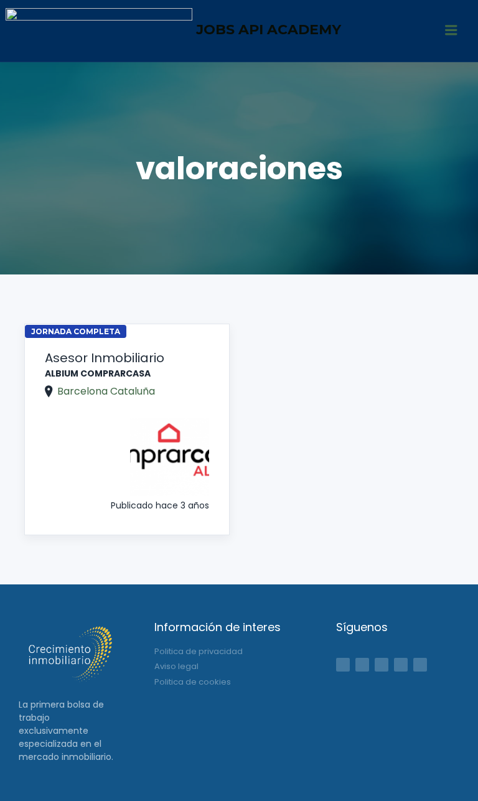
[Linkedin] (381, 665)
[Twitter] (362, 665)
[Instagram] (401, 665)
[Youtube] (420, 665)
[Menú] (451, 30)
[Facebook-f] (343, 665)
